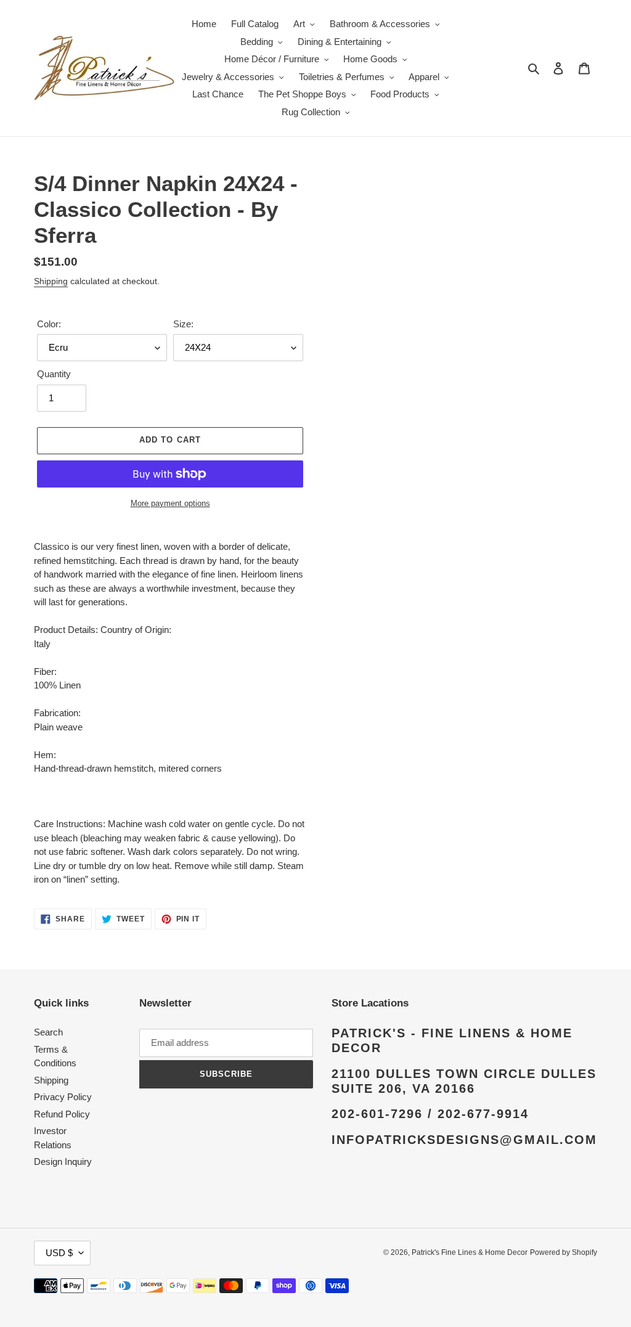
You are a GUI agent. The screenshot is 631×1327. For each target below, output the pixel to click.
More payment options (170, 503)
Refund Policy (62, 1114)
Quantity (54, 374)
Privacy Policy (63, 1097)
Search (48, 1032)
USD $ (59, 1252)
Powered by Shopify (563, 1252)
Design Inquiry (63, 1161)
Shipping (51, 281)
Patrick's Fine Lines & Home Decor (469, 1252)
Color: (49, 324)
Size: (183, 324)
